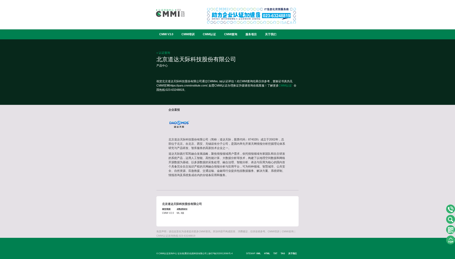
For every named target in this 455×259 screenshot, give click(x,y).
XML (258, 253)
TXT (275, 253)
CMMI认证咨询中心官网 (168, 13)
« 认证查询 (163, 52)
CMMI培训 (188, 34)
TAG (283, 253)
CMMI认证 (209, 34)
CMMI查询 (230, 34)
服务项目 (251, 34)
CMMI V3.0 (166, 34)
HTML (267, 253)
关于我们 (270, 34)
